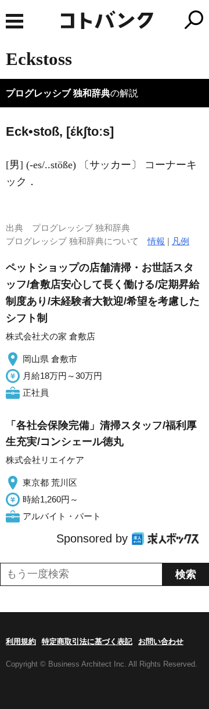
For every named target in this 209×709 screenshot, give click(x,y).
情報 (156, 241)
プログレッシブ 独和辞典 (58, 93)
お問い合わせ (160, 641)
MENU (14, 21)
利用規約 (21, 641)
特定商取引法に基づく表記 (87, 641)
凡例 (180, 241)
